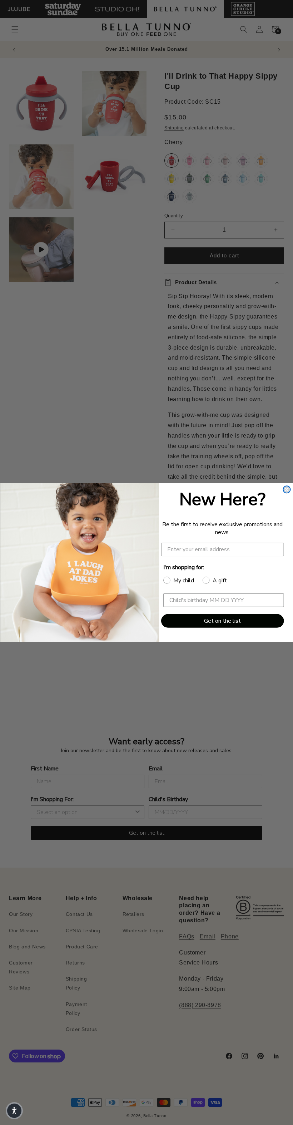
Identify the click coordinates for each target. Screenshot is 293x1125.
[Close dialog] (286, 489)
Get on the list (222, 621)
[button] (14, 1110)
